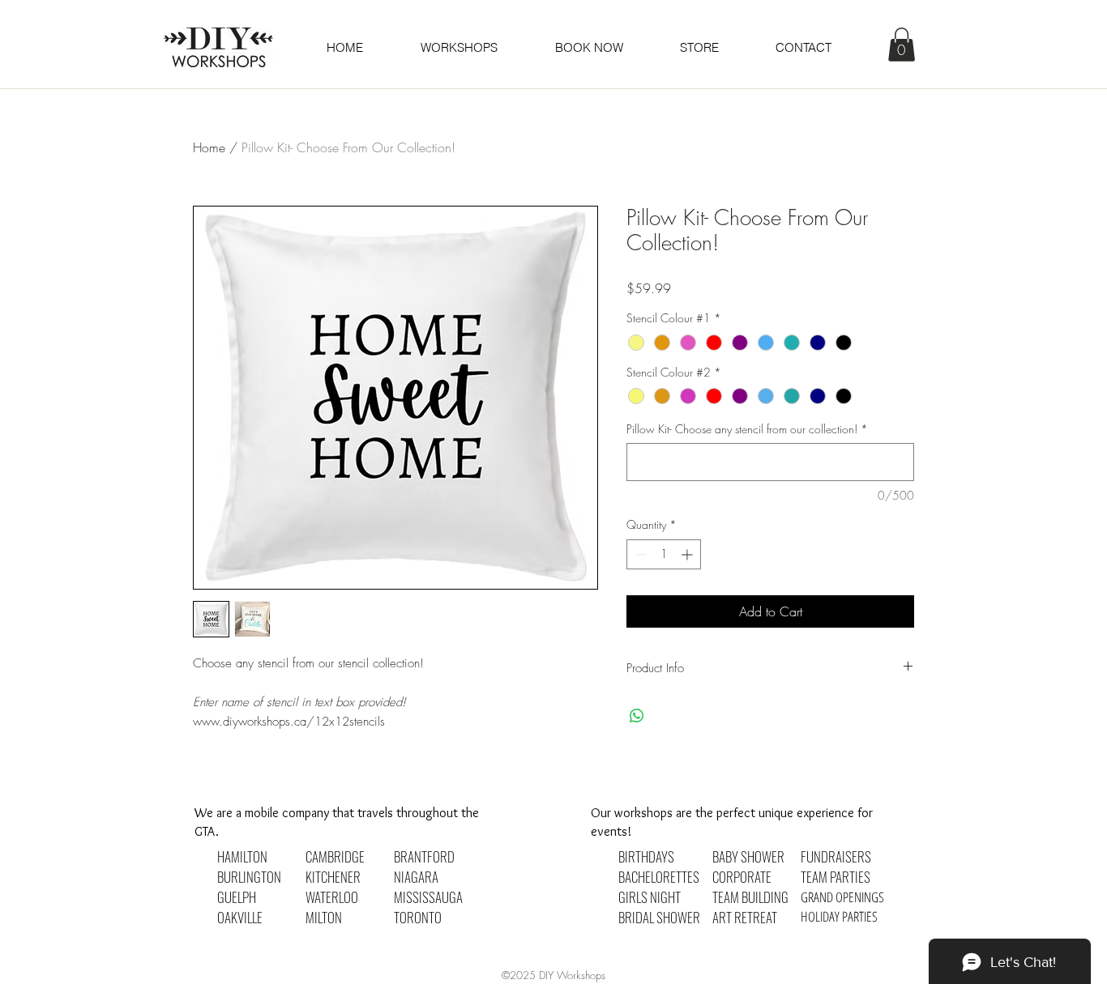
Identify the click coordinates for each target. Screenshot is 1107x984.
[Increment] (688, 554)
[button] (588, 47)
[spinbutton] (663, 554)
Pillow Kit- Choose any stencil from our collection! (747, 429)
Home (209, 147)
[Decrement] (639, 554)
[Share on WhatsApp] (637, 716)
